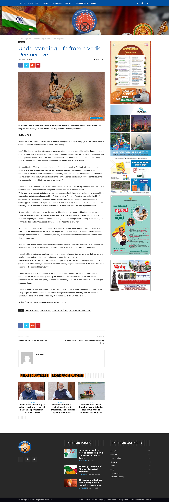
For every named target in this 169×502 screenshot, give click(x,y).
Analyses (83, 488)
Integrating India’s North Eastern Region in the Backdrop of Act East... (91, 454)
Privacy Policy (123, 500)
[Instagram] (138, 3)
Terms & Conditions (137, 500)
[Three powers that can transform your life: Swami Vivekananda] (70, 483)
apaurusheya (45, 310)
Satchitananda (75, 310)
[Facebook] (134, 3)
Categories (33, 3)
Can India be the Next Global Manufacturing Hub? (85, 341)
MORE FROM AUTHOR (67, 375)
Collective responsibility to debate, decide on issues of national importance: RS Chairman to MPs (32, 408)
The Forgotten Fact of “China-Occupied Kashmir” (90, 469)
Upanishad (86, 310)
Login (93, 3)
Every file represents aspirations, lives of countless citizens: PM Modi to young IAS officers (61, 408)
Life (66, 310)
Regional (83, 461)
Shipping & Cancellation (107, 500)
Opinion (28, 39)
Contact (68, 3)
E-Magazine (56, 3)
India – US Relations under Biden (32, 340)
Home (22, 3)
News (45, 3)
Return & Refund (91, 500)
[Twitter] (142, 3)
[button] (148, 3)
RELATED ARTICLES (34, 375)
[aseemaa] (84, 20)
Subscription (82, 3)
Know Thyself (57, 310)
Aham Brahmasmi (32, 310)
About (148, 500)
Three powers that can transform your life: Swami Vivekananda (91, 483)
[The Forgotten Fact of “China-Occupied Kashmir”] (70, 469)
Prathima (40, 354)
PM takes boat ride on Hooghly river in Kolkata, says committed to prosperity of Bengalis (91, 408)
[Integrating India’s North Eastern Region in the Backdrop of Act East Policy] (70, 453)
